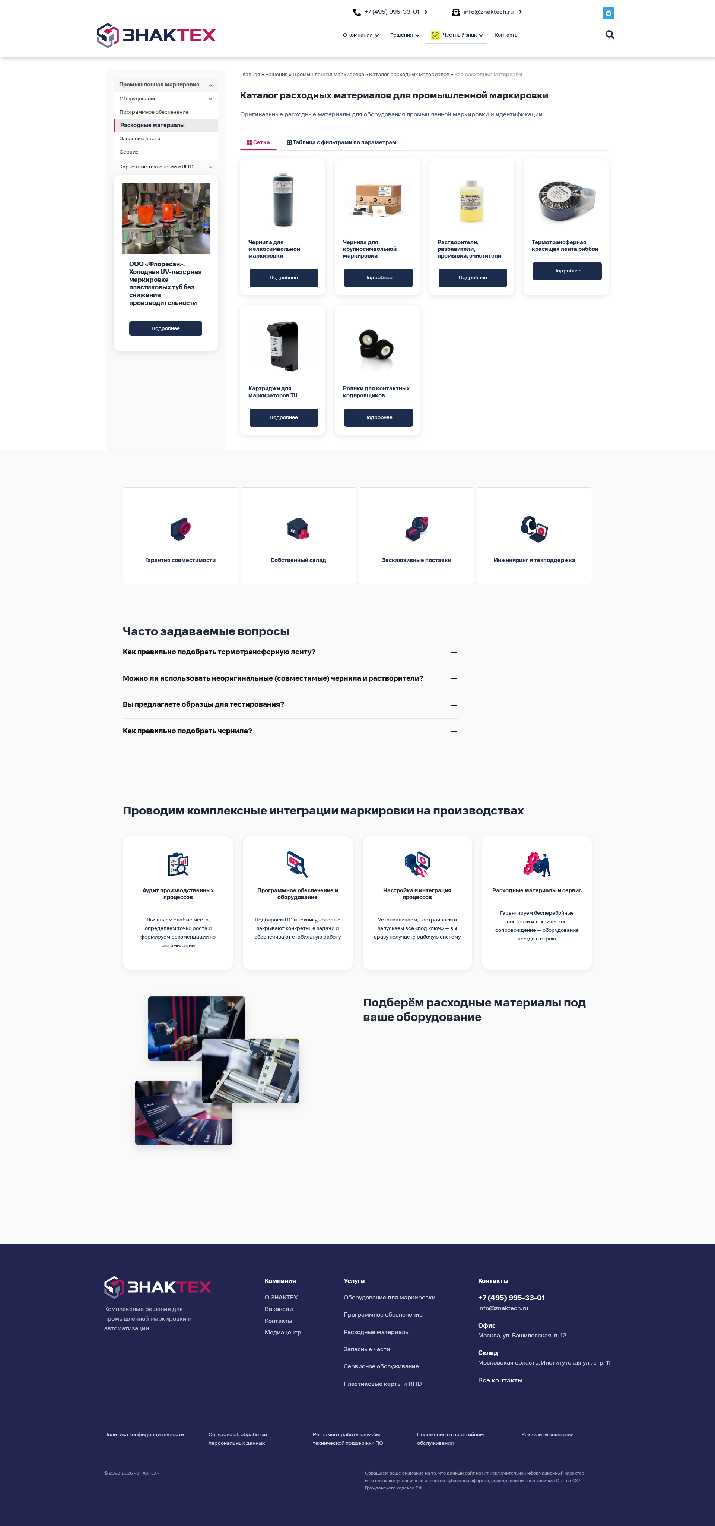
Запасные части (140, 138)
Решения (276, 74)
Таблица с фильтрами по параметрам (344, 142)
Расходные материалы (152, 125)
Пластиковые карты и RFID (383, 1384)
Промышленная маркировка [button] (159, 85)
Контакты (506, 35)
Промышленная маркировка (328, 74)
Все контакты (500, 1380)
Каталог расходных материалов (410, 74)
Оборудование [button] (138, 98)
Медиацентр (283, 1333)
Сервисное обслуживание (381, 1367)
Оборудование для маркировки (390, 1298)
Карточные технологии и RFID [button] (156, 167)
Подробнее (166, 328)
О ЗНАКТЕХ (281, 1298)
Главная (250, 74)
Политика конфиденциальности (144, 1434)
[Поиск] (610, 35)
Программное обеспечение (154, 112)
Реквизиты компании (547, 1434)
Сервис (129, 152)
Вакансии (279, 1309)
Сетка (261, 142)
